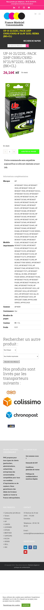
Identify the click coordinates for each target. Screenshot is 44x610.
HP (16, 181)
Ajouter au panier (28, 151)
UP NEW (17, 307)
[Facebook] (30, 547)
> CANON (6, 524)
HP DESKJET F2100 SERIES (30, 231)
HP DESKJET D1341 (27, 197)
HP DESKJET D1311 (33, 191)
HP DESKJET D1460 (27, 208)
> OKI (5, 547)
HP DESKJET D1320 (22, 194)
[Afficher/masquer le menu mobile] (40, 14)
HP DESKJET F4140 (33, 277)
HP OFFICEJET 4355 (26, 297)
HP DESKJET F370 (32, 268)
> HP (5, 521)
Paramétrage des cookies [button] (11, 605)
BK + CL (17, 323)
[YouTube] (25, 552)
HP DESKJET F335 (25, 265)
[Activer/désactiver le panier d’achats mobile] (35, 14)
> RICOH (6, 538)
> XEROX (6, 541)
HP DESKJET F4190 (26, 285)
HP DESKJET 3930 (25, 188)
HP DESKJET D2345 (27, 219)
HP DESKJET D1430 (27, 202)
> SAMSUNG (7, 536)
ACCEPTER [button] (26, 605)
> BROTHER (7, 533)
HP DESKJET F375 (21, 271)
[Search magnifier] (27, 45)
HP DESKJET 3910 (21, 185)
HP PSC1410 (25, 302)
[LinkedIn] (25, 547)
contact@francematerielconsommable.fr (22, 4)
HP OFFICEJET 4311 (29, 288)
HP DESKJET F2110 (22, 234)
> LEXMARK (7, 527)
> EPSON (6, 530)
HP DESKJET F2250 (27, 254)
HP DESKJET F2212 (27, 248)
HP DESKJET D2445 (27, 225)
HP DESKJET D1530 (27, 214)
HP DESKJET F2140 (27, 237)
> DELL (5, 544)
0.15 (16, 327)
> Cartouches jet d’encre (11, 513)
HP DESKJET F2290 (27, 260)
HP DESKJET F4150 (22, 280)
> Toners (6, 516)
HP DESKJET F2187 (27, 242)
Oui (16, 311)
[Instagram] (35, 547)
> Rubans (6, 518)
